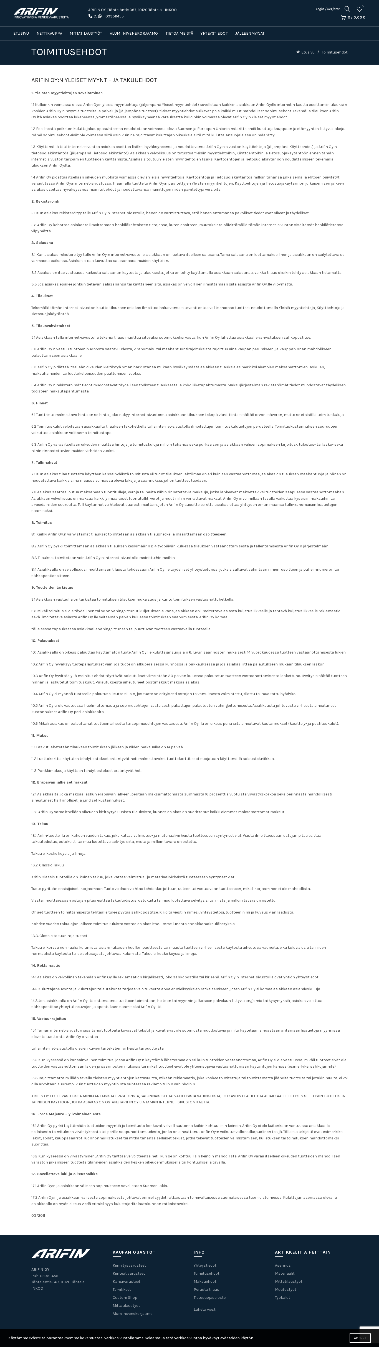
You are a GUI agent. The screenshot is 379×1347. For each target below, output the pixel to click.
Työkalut (282, 1297)
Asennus (283, 1265)
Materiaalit (285, 1273)
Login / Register (327, 9)
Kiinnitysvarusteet (129, 1265)
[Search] (347, 9)
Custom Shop (125, 1297)
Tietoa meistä (179, 33)
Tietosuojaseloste (210, 1297)
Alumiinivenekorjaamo (134, 33)
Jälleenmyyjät (250, 33)
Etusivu (21, 33)
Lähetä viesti (205, 1309)
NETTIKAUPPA (49, 33)
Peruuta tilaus (206, 1289)
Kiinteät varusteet (129, 1273)
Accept (360, 1338)
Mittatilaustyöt (86, 33)
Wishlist (362, 6)
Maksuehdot (205, 1281)
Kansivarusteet (126, 1281)
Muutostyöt (285, 1289)
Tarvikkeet (122, 1289)
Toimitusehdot (206, 1273)
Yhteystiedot (214, 33)
